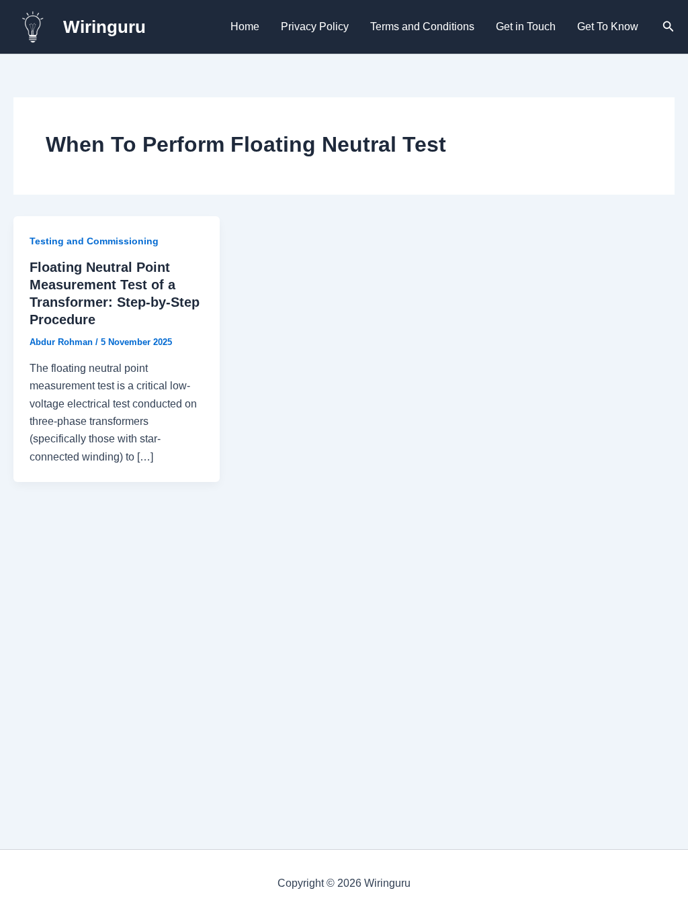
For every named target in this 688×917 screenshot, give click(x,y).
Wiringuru (104, 27)
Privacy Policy (315, 26)
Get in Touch (526, 26)
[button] (668, 27)
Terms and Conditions (422, 26)
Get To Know (607, 26)
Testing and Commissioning (94, 241)
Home (244, 26)
